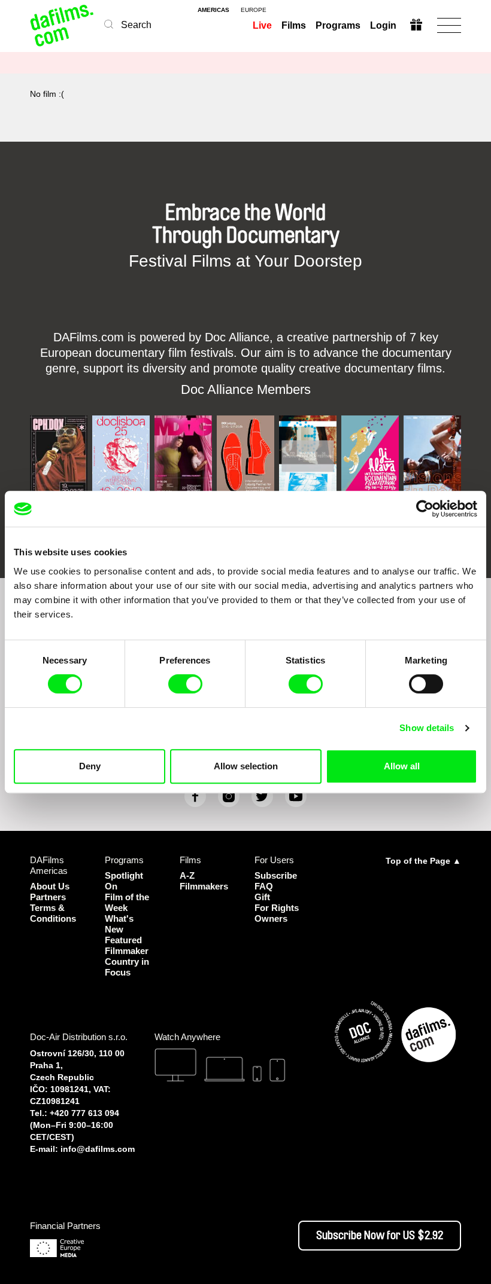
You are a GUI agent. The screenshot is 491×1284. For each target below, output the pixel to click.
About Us (49, 886)
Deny (90, 766)
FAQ (263, 886)
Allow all (402, 766)
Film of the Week (127, 902)
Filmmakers (204, 886)
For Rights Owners (276, 913)
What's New (119, 923)
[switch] (185, 683)
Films (293, 25)
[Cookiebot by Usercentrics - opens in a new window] (424, 509)
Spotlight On (124, 880)
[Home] (62, 25)
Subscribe (275, 875)
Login (383, 25)
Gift (262, 897)
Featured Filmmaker (126, 945)
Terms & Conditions (53, 913)
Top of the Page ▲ (423, 861)
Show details (426, 728)
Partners (48, 897)
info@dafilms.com (97, 1149)
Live (262, 25)
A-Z (187, 875)
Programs (338, 25)
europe (253, 10)
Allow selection (246, 766)
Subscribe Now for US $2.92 (379, 1236)
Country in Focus (127, 966)
